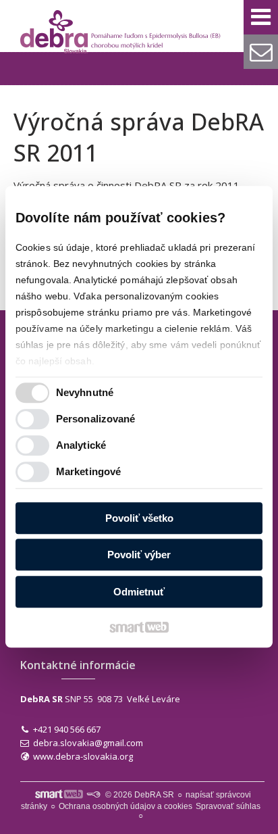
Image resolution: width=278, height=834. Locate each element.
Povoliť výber (139, 555)
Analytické (81, 445)
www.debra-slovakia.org (83, 756)
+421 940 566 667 (67, 729)
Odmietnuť (139, 591)
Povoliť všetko (139, 518)
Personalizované (96, 419)
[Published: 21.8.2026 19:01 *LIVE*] (93, 795)
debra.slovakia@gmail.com (88, 743)
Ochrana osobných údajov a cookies (125, 806)
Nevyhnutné (84, 393)
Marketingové (88, 472)
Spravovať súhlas (228, 806)
